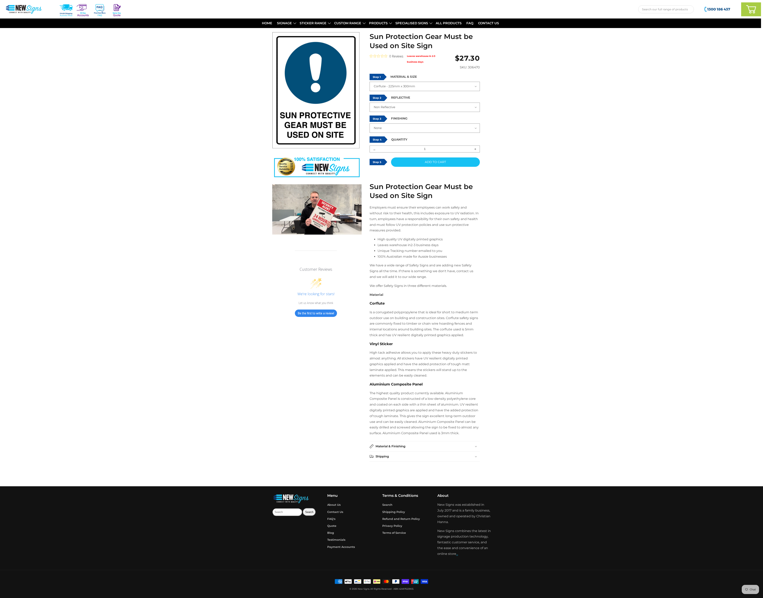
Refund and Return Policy (401, 519)
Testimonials (336, 540)
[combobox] (666, 9)
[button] (286, 23)
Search (387, 505)
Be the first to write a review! (316, 313)
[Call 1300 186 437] (717, 9)
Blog (330, 533)
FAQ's (331, 519)
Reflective (400, 97)
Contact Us (335, 512)
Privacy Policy (392, 526)
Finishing (399, 118)
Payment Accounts (341, 547)
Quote (331, 526)
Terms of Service (394, 533)
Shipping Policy (393, 512)
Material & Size (403, 77)
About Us (334, 505)
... (457, 554)
